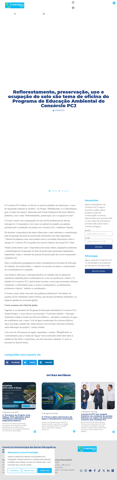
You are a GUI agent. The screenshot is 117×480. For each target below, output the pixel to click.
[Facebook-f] (95, 471)
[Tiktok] (99, 471)
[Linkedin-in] (108, 471)
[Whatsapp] (81, 471)
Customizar (14, 470)
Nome (87, 230)
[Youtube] (90, 471)
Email (87, 238)
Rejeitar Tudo (29, 470)
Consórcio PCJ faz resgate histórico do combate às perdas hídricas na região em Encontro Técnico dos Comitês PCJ (96, 417)
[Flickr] (113, 471)
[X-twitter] (104, 471)
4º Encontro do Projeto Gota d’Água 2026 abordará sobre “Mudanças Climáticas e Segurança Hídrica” (16, 418)
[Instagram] (86, 471)
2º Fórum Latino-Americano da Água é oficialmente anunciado (57, 418)
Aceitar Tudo (44, 470)
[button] (114, 3)
